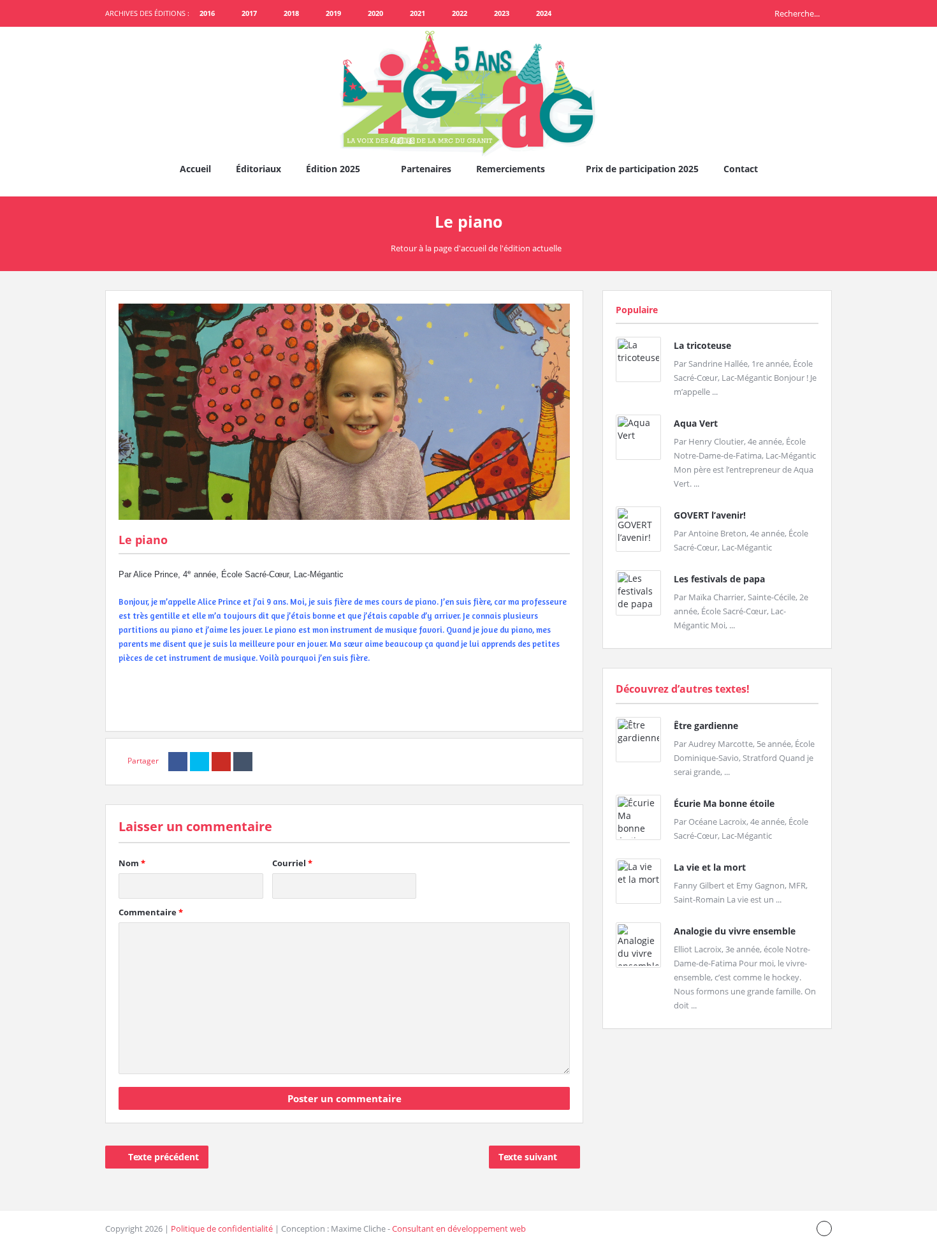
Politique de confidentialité (222, 1228)
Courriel (292, 863)
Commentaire (151, 912)
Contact (740, 169)
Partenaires (426, 169)
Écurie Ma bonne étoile (724, 803)
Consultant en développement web (459, 1228)
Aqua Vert (696, 423)
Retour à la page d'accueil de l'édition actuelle (476, 248)
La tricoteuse (702, 345)
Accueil (195, 169)
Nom (132, 863)
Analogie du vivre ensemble (734, 931)
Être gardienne (706, 725)
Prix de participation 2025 (642, 169)
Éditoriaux (258, 169)
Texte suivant (527, 1157)
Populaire (637, 310)
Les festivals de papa (719, 579)
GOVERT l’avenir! (710, 515)
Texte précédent (163, 1157)
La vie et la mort (710, 867)
